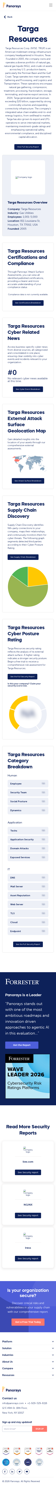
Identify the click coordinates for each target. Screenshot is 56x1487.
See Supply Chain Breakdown (23, 557)
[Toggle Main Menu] (51, 5)
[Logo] (12, 5)
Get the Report (21, 1045)
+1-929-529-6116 (37, 1403)
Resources (8, 1375)
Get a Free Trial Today (28, 1322)
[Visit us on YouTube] (26, 1471)
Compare (7, 1368)
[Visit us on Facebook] (4, 1471)
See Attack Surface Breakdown (28, 481)
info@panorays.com (13, 1403)
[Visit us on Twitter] (19, 1471)
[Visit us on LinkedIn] (12, 1471)
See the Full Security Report (22, 676)
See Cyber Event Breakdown (28, 389)
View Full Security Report (28, 147)
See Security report (28, 1172)
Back (9, 17)
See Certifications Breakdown (28, 303)
